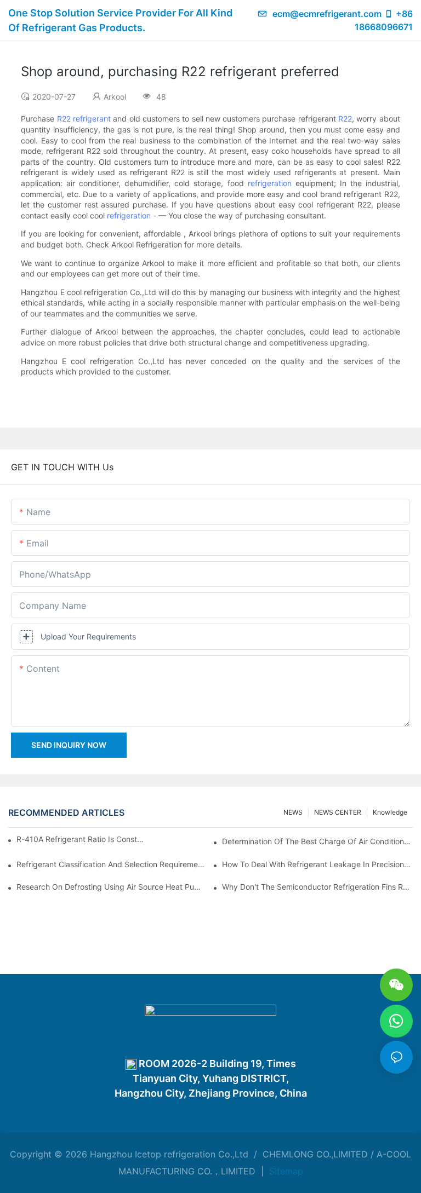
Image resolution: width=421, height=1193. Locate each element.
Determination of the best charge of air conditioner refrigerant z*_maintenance (317, 841)
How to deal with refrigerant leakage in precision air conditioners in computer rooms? (317, 864)
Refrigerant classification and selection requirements (111, 864)
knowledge (390, 812)
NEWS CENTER (337, 812)
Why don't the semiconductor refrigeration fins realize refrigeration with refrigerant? (317, 886)
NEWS (293, 812)
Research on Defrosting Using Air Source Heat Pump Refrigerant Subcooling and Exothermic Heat (111, 886)
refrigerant (92, 118)
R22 (64, 118)
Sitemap (284, 1171)
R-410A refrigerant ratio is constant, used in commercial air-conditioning (81, 839)
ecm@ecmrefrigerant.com (327, 13)
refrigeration (270, 183)
